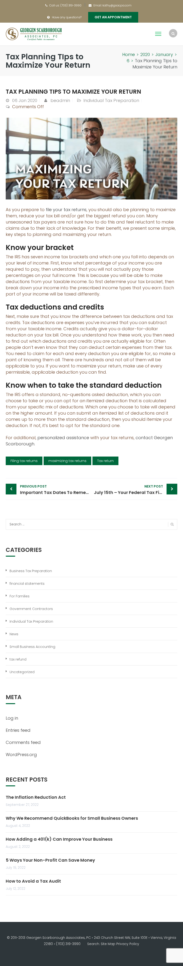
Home (128, 54)
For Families (20, 596)
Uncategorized (22, 672)
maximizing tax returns (67, 460)
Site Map (108, 943)
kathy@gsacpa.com (117, 5)
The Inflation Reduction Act (36, 797)
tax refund (18, 659)
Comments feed (23, 742)
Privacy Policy (127, 943)
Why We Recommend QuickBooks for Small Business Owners (72, 818)
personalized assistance (63, 438)
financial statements (27, 583)
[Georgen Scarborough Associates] (34, 34)
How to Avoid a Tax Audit (33, 881)
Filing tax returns (24, 460)
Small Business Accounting (32, 646)
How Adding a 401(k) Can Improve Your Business (59, 839)
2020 (145, 54)
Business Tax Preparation (31, 571)
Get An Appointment (113, 17)
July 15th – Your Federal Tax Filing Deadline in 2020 (135, 489)
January (164, 54)
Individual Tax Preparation (111, 100)
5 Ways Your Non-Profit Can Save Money (50, 860)
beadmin (60, 100)
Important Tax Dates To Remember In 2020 (56, 489)
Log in (12, 718)
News (14, 634)
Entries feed (18, 730)
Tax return (105, 460)
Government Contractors (31, 608)
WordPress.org (21, 755)
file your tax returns (66, 210)
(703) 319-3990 (70, 5)
